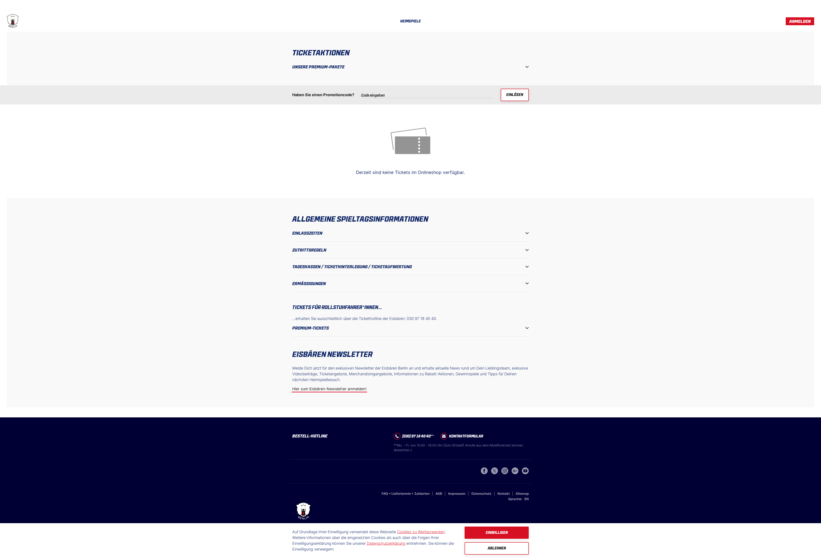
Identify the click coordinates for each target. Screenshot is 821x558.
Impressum (457, 494)
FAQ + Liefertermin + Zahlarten (406, 494)
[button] (800, 21)
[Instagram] (504, 473)
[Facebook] (484, 473)
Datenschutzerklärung (386, 543)
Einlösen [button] (514, 95)
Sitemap (522, 494)
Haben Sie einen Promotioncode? (323, 95)
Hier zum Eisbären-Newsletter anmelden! (329, 389)
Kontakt (504, 494)
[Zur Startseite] (13, 21)
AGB (439, 494)
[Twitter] (494, 473)
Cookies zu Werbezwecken (421, 532)
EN (526, 499)
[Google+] (515, 473)
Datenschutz (481, 494)
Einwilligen (497, 532)
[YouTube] (525, 473)
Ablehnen (497, 548)
